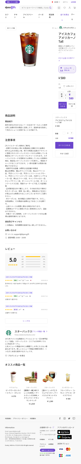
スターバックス (71, 28)
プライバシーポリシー (20, 418)
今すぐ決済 (71, 105)
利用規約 (8, 418)
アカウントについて (43, 445)
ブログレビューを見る (16, 355)
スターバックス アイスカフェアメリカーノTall (19, 277)
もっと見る (26, 321)
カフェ (61, 28)
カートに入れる (62, 105)
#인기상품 (62, 58)
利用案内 (33, 418)
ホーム (54, 28)
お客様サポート (46, 427)
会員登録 (73, 2)
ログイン (65, 2)
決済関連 (50, 444)
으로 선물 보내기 (48, 450)
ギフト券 (50, 439)
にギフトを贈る (12, 2)
